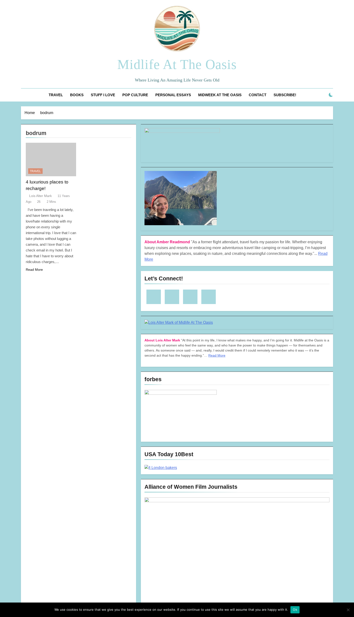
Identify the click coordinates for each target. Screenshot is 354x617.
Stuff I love (103, 95)
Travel (56, 95)
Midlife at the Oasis (177, 64)
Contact (257, 95)
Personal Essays (173, 95)
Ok (295, 609)
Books (77, 95)
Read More (34, 269)
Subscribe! (285, 95)
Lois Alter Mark (40, 196)
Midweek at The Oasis (220, 95)
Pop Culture (135, 95)
